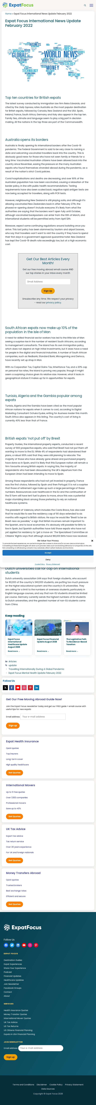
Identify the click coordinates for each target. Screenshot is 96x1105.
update (13, 665)
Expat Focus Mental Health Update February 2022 (35, 672)
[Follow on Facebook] (11, 687)
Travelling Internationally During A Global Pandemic (36, 669)
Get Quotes (14, 772)
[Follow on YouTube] (17, 687)
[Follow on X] (5, 687)
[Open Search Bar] (85, 5)
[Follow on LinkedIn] (36, 687)
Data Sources (48, 1088)
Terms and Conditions (23, 1084)
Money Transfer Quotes (15, 1014)
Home (8, 13)
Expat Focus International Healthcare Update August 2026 (17, 643)
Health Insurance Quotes (16, 1010)
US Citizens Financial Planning (18, 1030)
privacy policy (53, 302)
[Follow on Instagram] (24, 687)
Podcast (8, 972)
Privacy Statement (53, 564)
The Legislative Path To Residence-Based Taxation (76, 642)
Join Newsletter (11, 984)
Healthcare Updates (14, 980)
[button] (92, 540)
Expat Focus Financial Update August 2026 (48, 640)
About (7, 996)
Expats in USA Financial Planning (19, 1034)
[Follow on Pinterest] (30, 687)
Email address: (13, 716)
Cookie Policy (40, 564)
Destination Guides (13, 960)
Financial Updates (12, 976)
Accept (48, 552)
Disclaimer (42, 1084)
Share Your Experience (15, 968)
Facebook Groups (12, 988)
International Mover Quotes (17, 1018)
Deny (48, 559)
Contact (8, 992)
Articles (12, 661)
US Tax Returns (11, 1026)
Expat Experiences (13, 964)
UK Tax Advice (11, 1022)
